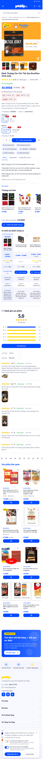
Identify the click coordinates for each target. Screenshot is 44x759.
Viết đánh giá (21, 346)
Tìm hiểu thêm (10, 652)
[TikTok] (12, 694)
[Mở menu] (3, 6)
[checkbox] (3, 195)
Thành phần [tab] (13, 157)
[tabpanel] (21, 174)
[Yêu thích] (18, 470)
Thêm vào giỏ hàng (25, 140)
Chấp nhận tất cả (12, 754)
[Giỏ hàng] (39, 6)
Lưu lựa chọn (30, 754)
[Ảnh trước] (5, 42)
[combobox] (14, 353)
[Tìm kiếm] (38, 13)
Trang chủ (4, 17)
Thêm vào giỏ (22, 272)
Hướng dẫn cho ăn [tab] (25, 157)
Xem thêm (5, 186)
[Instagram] (8, 694)
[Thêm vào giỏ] (11, 502)
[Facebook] (3, 694)
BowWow (13, 111)
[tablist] (21, 157)
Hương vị (4, 115)
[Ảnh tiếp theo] (38, 42)
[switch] (7, 741)
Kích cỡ (4, 126)
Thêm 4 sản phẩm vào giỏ (15, 225)
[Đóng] (36, 732)
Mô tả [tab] (5, 157)
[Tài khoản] (35, 6)
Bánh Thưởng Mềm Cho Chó (17, 17)
